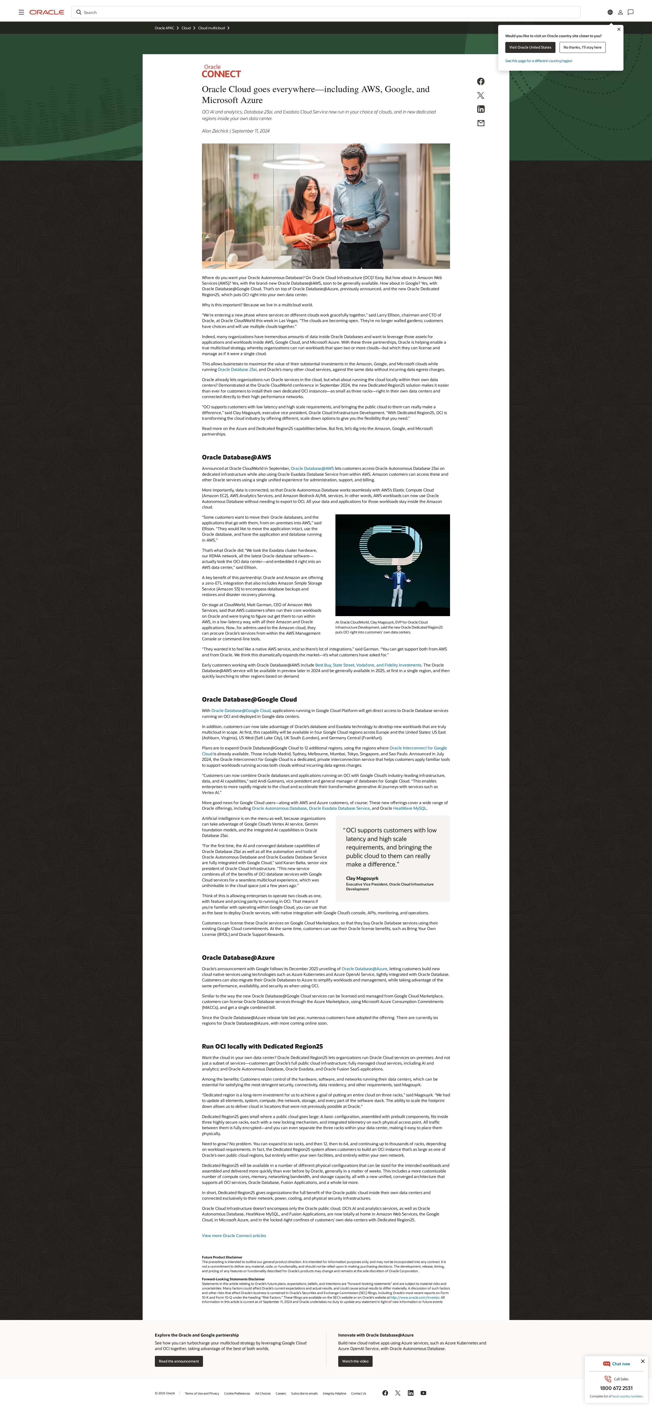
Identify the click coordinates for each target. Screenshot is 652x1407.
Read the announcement (179, 1361)
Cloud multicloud (211, 27)
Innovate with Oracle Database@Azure (376, 1335)
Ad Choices (263, 1393)
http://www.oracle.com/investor (414, 1297)
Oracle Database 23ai (237, 369)
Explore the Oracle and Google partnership (197, 1335)
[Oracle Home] (47, 12)
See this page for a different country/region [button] (538, 60)
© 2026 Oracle (165, 1393)
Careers (281, 1393)
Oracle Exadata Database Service (339, 808)
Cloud (186, 27)
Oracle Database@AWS (312, 468)
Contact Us (358, 1393)
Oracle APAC (164, 27)
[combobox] (326, 12)
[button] (21, 12)
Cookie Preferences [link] (237, 1393)
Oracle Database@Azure (364, 968)
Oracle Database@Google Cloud (240, 710)
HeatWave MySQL (410, 808)
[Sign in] (620, 12)
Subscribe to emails (304, 1393)
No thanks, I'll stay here (583, 47)
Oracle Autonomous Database (279, 808)
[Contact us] (631, 12)
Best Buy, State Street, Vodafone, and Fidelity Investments (368, 665)
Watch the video (355, 1361)
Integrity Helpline (334, 1393)
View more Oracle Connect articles (234, 1235)
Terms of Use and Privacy (202, 1393)
